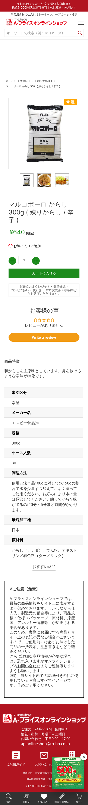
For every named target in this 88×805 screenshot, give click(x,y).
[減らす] (12, 261)
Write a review (44, 337)
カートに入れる (44, 273)
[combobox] (40, 33)
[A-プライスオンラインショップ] (44, 23)
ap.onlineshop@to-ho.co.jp (45, 743)
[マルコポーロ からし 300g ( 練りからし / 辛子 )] (26, 180)
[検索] (80, 33)
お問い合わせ (28, 665)
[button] (80, 23)
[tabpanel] (44, 461)
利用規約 (27, 772)
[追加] (36, 261)
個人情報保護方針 (35, 778)
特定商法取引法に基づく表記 (50, 772)
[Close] (83, 756)
